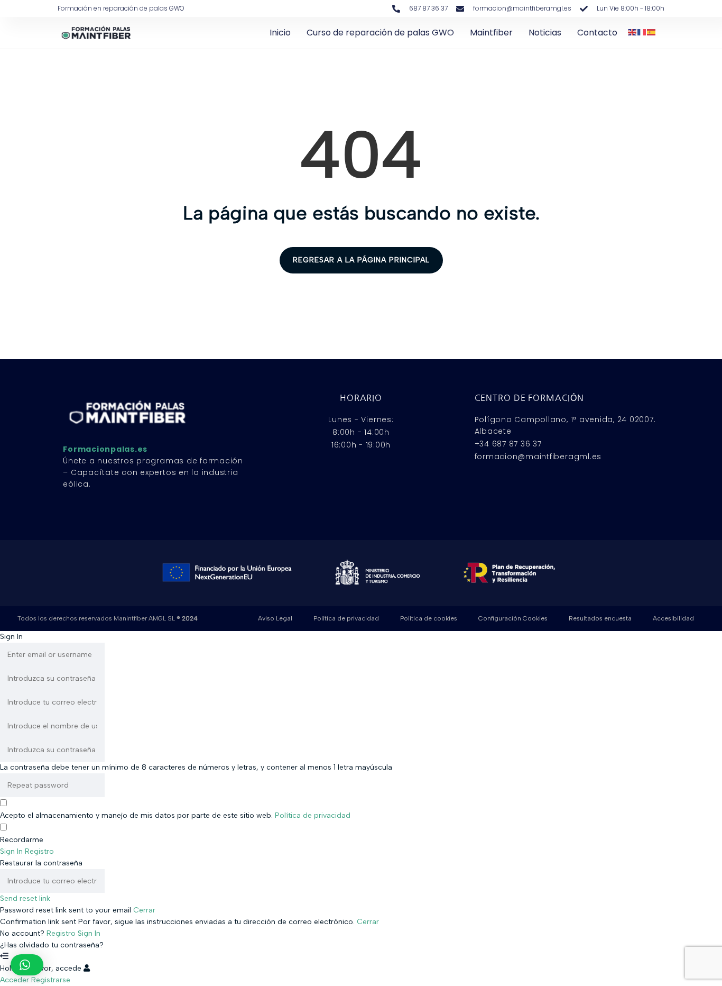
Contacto (597, 32)
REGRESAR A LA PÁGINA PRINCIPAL (361, 259)
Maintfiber (491, 32)
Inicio (280, 32)
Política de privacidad (346, 618)
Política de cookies (428, 618)
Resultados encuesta (600, 618)
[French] (642, 31)
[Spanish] (651, 31)
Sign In (89, 933)
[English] (632, 31)
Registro (62, 933)
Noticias (545, 32)
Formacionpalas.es (105, 449)
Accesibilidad (673, 618)
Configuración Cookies (513, 618)
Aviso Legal (275, 618)
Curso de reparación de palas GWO (380, 32)
